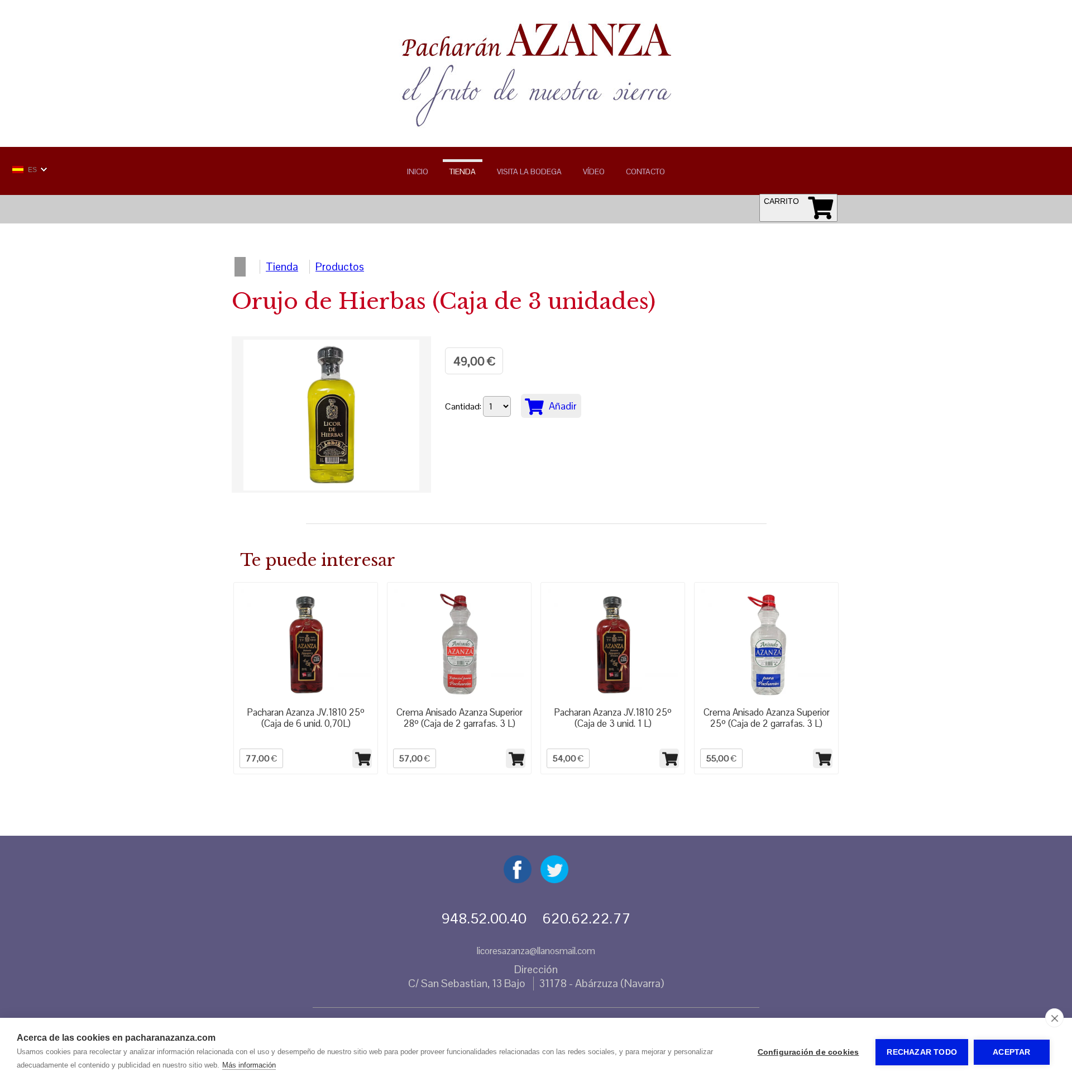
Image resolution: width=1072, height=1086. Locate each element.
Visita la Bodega (529, 171)
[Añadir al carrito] (362, 758)
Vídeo (594, 171)
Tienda (462, 171)
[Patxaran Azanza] (536, 125)
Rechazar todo (922, 1052)
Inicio (417, 171)
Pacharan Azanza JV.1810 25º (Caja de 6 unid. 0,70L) (306, 718)
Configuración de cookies (808, 1052)
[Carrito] (820, 207)
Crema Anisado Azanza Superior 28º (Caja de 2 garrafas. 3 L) (459, 718)
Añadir (562, 405)
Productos (339, 267)
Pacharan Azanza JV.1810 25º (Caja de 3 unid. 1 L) (613, 718)
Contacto (645, 171)
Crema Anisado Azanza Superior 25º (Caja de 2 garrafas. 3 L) (767, 718)
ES (32, 170)
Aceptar (1011, 1052)
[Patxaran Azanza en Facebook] (518, 880)
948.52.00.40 (484, 918)
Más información (249, 1065)
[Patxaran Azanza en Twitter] (554, 880)
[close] (1054, 1017)
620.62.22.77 (586, 918)
